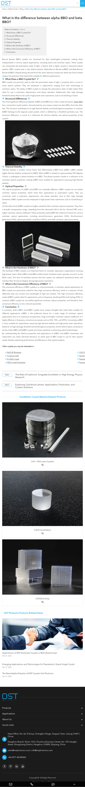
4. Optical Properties (12, 42)
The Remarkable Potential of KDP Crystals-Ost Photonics (27, 674)
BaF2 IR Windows (14, 353)
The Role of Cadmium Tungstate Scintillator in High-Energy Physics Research (48, 376)
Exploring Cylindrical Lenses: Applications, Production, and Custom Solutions (45, 386)
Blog (21, 9)
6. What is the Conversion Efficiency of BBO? (22, 49)
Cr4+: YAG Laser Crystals (42, 462)
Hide (22, 30)
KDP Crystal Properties (16, 363)
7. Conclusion (9, 52)
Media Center (13, 9)
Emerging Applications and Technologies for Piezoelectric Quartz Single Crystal (38, 664)
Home (4, 9)
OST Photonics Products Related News (23, 613)
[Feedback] (53, 784)
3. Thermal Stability (12, 39)
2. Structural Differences (14, 36)
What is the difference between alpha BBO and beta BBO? (46, 9)
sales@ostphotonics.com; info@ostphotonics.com (30, 750)
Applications (8, 714)
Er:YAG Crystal (13, 359)
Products (6, 708)
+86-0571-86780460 (17, 757)
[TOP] (74, 784)
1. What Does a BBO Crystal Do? (17, 33)
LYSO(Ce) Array (42, 599)
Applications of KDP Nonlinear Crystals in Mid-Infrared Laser (29, 653)
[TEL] (31, 784)
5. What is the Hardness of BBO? (17, 46)
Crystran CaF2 (13, 356)
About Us (7, 719)
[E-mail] (10, 784)
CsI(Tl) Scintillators (42, 530)
